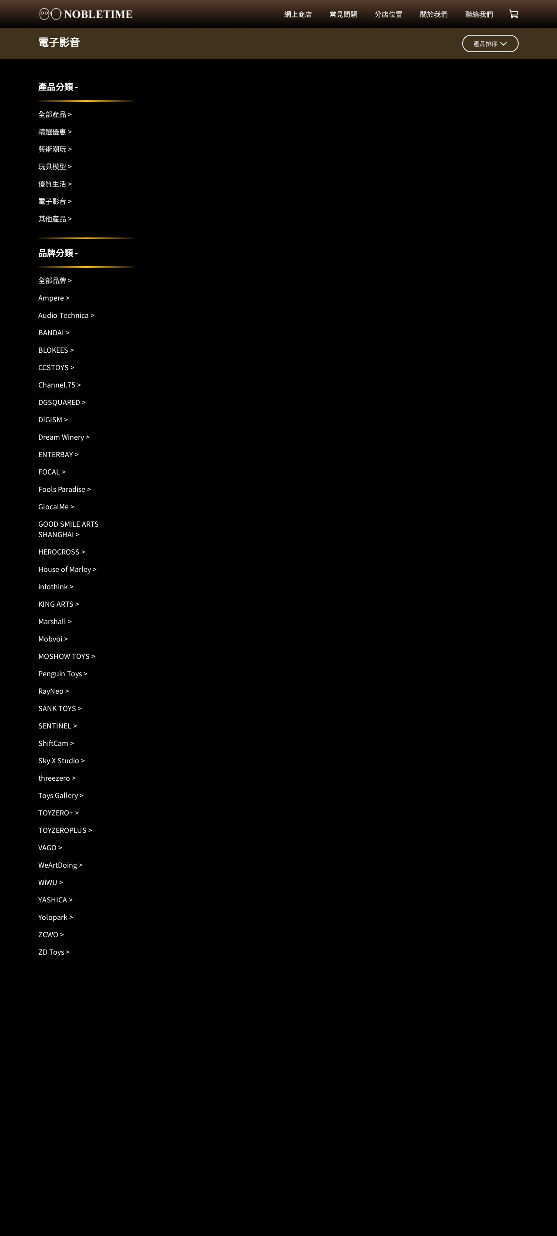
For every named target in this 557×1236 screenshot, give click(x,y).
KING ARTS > (58, 603)
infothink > (56, 586)
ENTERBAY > (58, 454)
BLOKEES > (56, 349)
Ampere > (54, 297)
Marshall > (55, 621)
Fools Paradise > (64, 489)
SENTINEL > (57, 725)
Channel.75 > (59, 384)
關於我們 (434, 14)
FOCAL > (52, 471)
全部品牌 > (55, 280)
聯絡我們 (479, 14)
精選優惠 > (55, 131)
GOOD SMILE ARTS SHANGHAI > (68, 528)
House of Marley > (67, 569)
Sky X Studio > (61, 760)
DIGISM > (53, 419)
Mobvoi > (53, 638)
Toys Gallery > (61, 795)
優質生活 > (55, 183)
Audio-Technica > (66, 315)
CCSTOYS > (56, 367)
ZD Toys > (54, 951)
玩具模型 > (55, 166)
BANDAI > (54, 332)
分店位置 (389, 14)
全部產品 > (55, 114)
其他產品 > (55, 218)
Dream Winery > (64, 436)
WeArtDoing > (60, 864)
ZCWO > (51, 934)
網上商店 (298, 14)
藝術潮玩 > (55, 149)
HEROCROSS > (61, 551)
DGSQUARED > (62, 402)
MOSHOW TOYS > (66, 656)
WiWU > (50, 882)
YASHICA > (55, 899)
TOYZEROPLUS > (65, 830)
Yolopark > (55, 917)
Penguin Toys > (62, 673)
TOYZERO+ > (58, 812)
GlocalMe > (56, 506)
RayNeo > (53, 690)
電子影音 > (55, 201)
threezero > (57, 777)
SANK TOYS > (60, 708)
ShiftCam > (56, 743)
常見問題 (343, 14)
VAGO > (50, 847)
